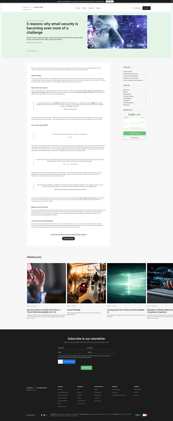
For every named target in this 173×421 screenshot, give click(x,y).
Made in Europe (31, 415)
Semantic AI (126, 100)
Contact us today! (68, 238)
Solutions (84, 8)
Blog (36, 20)
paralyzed (57, 103)
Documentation (97, 392)
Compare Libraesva (128, 96)
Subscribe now (86, 367)
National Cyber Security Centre (88, 198)
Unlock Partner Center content (118, 395)
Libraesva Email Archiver (63, 395)
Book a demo (134, 137)
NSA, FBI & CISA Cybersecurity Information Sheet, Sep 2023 (70, 189)
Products (77, 8)
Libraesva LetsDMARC (62, 400)
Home (28, 20)
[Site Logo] (33, 8)
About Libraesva (137, 389)
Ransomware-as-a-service (131, 74)
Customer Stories (81, 403)
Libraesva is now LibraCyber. (64, 1)
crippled (93, 103)
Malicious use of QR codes (131, 78)
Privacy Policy (88, 357)
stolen (70, 106)
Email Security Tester (62, 406)
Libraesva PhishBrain (62, 398)
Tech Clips (96, 398)
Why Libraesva (127, 94)
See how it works (134, 133)
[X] (35, 51)
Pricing (59, 403)
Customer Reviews (128, 102)
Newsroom (126, 89)
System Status (97, 400)
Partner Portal (115, 392)
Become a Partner (116, 389)
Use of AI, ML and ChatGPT (131, 76)
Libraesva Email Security (63, 392)
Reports (125, 92)
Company (98, 8)
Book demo (146, 8)
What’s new (60, 389)
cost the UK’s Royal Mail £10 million (84, 92)
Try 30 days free (138, 8)
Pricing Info (126, 105)
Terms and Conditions (79, 357)
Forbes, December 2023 (70, 109)
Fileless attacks (128, 71)
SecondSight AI (127, 98)
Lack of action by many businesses (133, 80)
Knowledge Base (98, 395)
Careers (135, 392)
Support (96, 389)
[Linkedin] (37, 51)
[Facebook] (34, 51)
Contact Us (136, 395)
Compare (79, 395)
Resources (91, 8)
